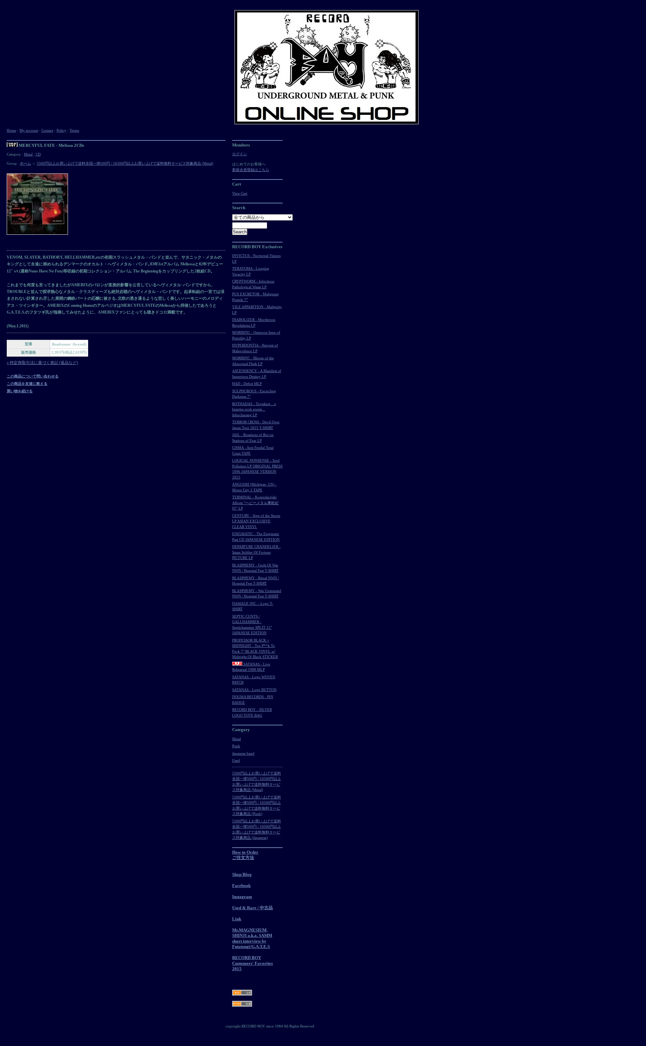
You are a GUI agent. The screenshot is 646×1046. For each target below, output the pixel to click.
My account (29, 130)
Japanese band (243, 753)
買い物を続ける (20, 391)
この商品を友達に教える (27, 384)
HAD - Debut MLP (247, 384)
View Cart (239, 193)
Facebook (241, 885)
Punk (236, 746)
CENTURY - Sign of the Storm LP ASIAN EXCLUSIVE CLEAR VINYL (256, 521)
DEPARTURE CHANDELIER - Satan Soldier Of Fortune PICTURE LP (256, 552)
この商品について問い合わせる (33, 376)
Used (236, 760)
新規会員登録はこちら (250, 170)
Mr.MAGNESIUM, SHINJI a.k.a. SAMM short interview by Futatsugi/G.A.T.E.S (252, 938)
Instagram (242, 896)
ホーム (25, 163)
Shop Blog (242, 874)
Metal (28, 154)
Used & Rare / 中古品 (252, 907)
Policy (61, 130)
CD (38, 154)
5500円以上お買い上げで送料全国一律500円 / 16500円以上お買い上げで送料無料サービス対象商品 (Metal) (125, 163)
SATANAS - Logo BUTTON (254, 690)
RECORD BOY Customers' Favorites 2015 (252, 963)
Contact (47, 130)
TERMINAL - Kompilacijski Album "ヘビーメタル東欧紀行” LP (255, 502)
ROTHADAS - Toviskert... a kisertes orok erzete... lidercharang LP (254, 409)
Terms (74, 130)
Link (236, 918)
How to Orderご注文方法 (245, 855)
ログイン (239, 154)
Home (11, 130)
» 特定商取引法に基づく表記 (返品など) (42, 362)
